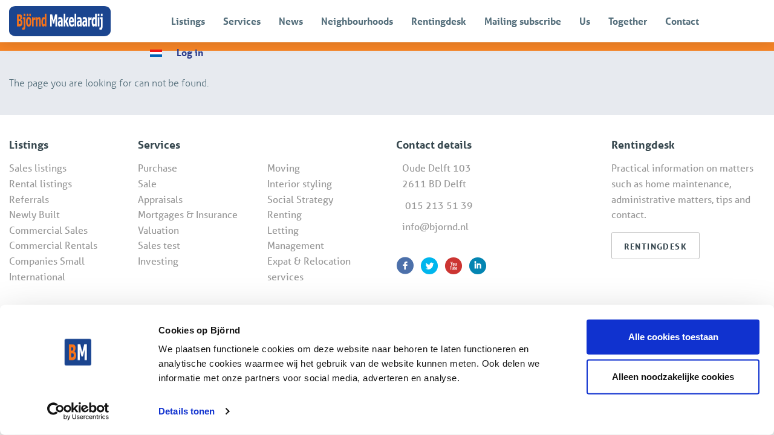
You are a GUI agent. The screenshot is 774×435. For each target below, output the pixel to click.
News (291, 20)
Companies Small (47, 260)
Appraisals (160, 199)
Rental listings (40, 183)
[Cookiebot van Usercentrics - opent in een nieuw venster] (78, 411)
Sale (147, 183)
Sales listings (38, 167)
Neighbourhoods (357, 20)
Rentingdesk (438, 20)
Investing (158, 260)
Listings (188, 20)
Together (627, 20)
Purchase (157, 167)
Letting (283, 230)
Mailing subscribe (522, 20)
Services (242, 20)
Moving (283, 167)
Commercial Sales (48, 230)
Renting (284, 214)
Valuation (158, 230)
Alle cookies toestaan (673, 337)
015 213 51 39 (439, 205)
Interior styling (299, 183)
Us (584, 20)
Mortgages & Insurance (188, 214)
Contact (682, 20)
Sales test (159, 245)
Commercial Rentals (53, 245)
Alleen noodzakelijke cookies (673, 376)
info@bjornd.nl (435, 226)
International (37, 276)
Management (295, 245)
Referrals (29, 199)
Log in (190, 52)
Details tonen (186, 411)
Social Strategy (300, 199)
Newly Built (34, 214)
